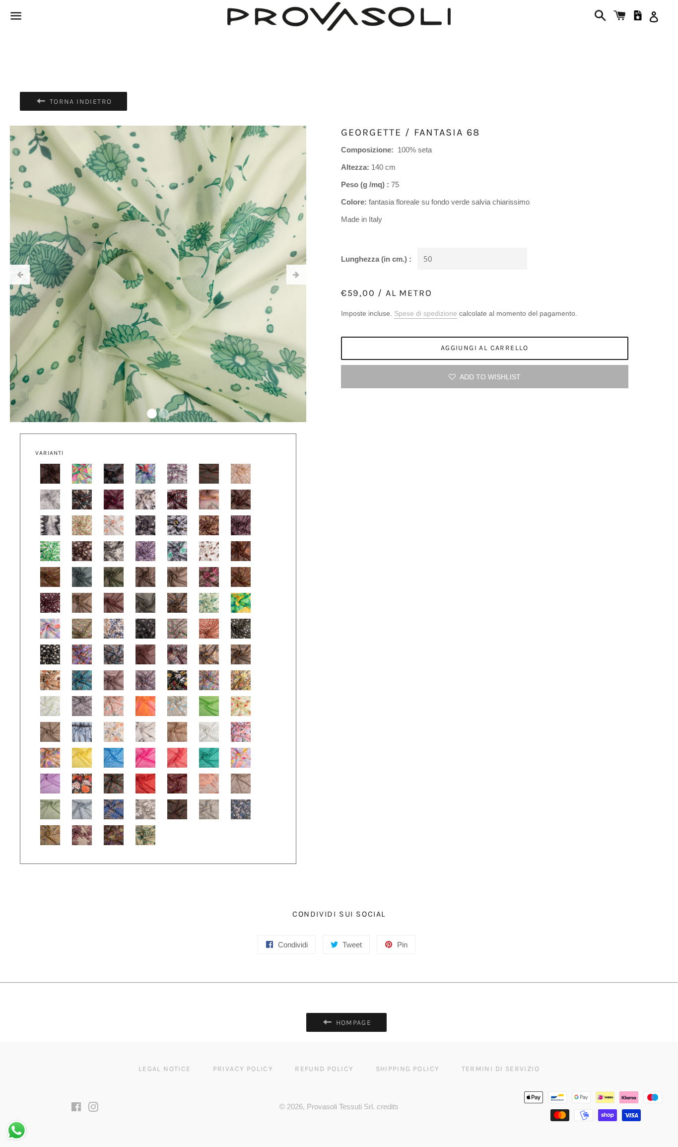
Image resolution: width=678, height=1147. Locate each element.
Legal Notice (164, 1069)
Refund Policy (324, 1069)
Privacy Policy (243, 1069)
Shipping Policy (408, 1069)
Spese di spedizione (425, 313)
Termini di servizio (501, 1069)
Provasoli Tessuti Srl (340, 1106)
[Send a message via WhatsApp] (16, 1130)
